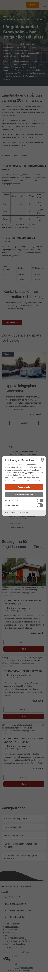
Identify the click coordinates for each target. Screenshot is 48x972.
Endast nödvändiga (24, 494)
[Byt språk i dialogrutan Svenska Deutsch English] (42, 459)
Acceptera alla (24, 487)
